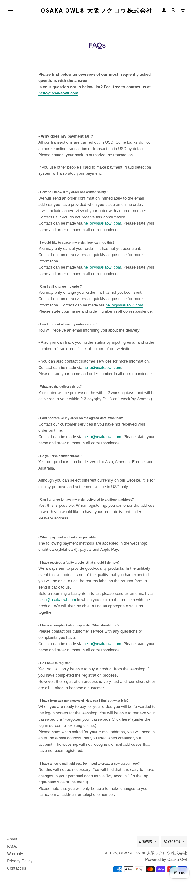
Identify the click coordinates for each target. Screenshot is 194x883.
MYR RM (172, 841)
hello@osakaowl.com (58, 93)
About (12, 839)
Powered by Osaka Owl (166, 859)
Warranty (15, 854)
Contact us (16, 868)
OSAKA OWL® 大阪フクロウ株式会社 (97, 10)
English (145, 841)
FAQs (12, 846)
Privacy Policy (20, 861)
